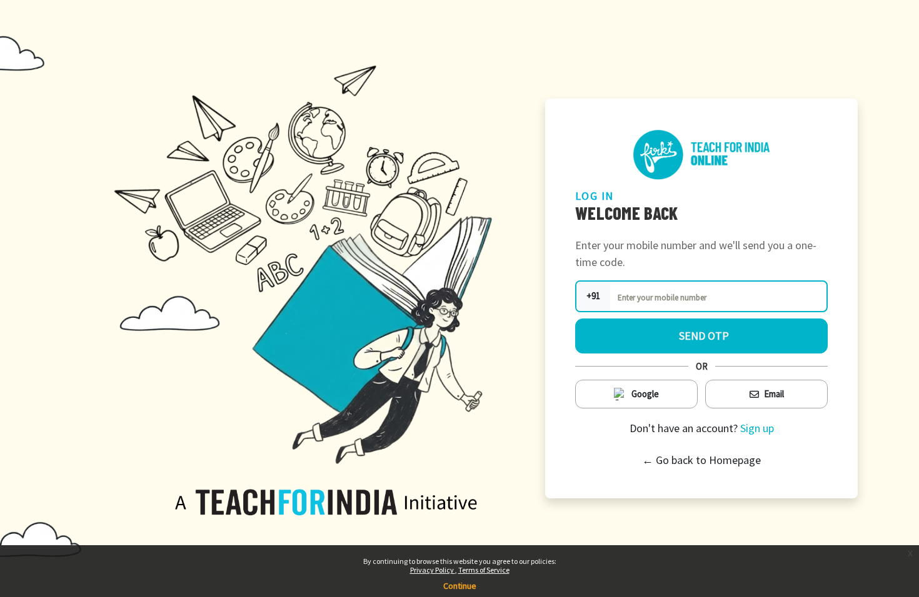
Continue (459, 585)
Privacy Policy (432, 570)
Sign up (757, 428)
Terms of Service (484, 570)
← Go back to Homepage (701, 460)
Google (645, 394)
